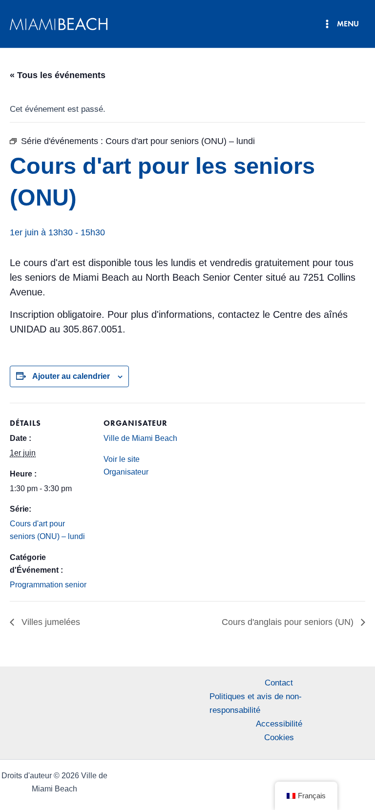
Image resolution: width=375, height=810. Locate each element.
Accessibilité (279, 723)
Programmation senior (48, 585)
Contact (279, 682)
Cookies (279, 737)
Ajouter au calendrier (71, 376)
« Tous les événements (57, 75)
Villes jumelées (49, 622)
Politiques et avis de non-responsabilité (255, 703)
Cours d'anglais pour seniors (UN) (289, 622)
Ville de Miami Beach (140, 438)
